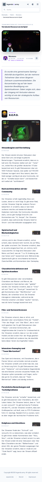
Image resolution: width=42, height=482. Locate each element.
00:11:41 (5, 274)
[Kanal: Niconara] (5, 58)
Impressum (32, 477)
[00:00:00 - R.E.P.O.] (21, 130)
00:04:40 (6, 194)
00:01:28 (6, 150)
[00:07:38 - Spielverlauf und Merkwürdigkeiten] (36, 233)
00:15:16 (5, 312)
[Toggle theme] (33, 4)
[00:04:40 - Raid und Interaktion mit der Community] (36, 191)
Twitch (12, 15)
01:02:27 (6, 426)
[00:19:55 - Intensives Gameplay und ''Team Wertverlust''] (36, 351)
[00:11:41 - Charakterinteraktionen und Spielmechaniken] (36, 271)
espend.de (10, 477)
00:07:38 (6, 235)
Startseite (5, 15)
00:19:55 (6, 354)
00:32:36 (6, 392)
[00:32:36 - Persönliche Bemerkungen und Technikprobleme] (36, 390)
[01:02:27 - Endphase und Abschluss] (36, 424)
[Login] (28, 4)
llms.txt (21, 477)
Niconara (18, 15)
